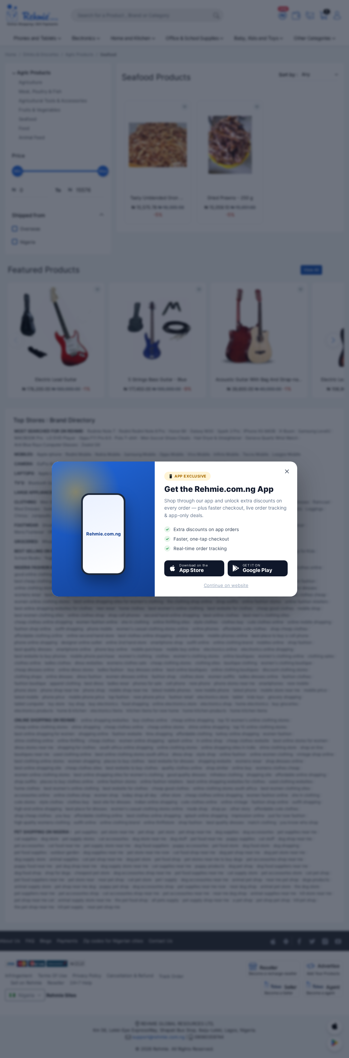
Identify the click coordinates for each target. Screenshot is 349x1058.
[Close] (287, 471)
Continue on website (226, 585)
